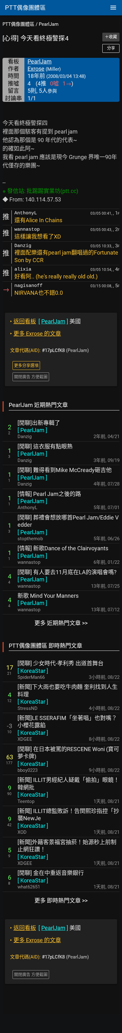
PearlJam (48, 24)
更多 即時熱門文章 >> (61, 900)
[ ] (32, 430)
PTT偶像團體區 (18, 24)
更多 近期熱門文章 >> (61, 623)
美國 (45, 321)
